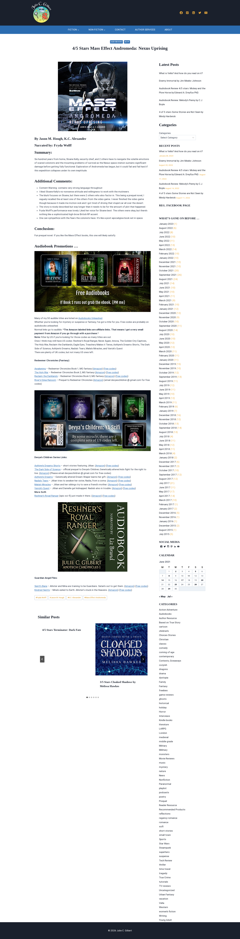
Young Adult (165, 920)
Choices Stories (167, 635)
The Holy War (41, 372)
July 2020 (164, 334)
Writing (163, 915)
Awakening (40, 368)
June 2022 (164, 236)
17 (182, 580)
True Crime (165, 877)
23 (176, 584)
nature (162, 771)
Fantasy (163, 686)
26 (195, 584)
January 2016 (166, 521)
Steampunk (165, 847)
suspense (164, 856)
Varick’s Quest (41, 488)
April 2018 (164, 449)
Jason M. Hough (57, 597)
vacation (163, 898)
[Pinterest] (187, 13)
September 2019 (168, 376)
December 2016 (167, 512)
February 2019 (166, 406)
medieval (163, 737)
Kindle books (165, 720)
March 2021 (165, 300)
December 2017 (167, 461)
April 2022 (164, 245)
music (162, 762)
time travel (164, 869)
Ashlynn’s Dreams (43, 476)
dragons (163, 669)
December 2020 (167, 313)
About (168, 29)
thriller (162, 864)
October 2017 (166, 470)
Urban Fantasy (166, 894)
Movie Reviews (166, 758)
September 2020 (168, 325)
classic (162, 643)
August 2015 (166, 530)
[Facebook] (181, 13)
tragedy (163, 873)
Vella (161, 903)
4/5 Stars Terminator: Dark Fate (61, 629)
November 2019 (167, 368)
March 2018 (165, 453)
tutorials (163, 881)
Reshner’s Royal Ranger (46, 495)
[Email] (206, 13)
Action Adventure (168, 609)
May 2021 (164, 291)
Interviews (164, 716)
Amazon (97, 368)
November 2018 (167, 419)
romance (163, 822)
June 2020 (164, 338)
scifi (127, 42)
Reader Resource (168, 805)
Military (163, 745)
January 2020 (166, 359)
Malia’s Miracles (42, 484)
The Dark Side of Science (47, 469)
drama (162, 673)
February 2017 (166, 504)
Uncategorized (167, 890)
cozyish (163, 665)
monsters (164, 754)
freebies (163, 690)
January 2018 (166, 457)
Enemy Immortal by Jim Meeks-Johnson (180, 80)
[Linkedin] (194, 13)
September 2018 (168, 427)
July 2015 (164, 534)
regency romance (168, 818)
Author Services (145, 29)
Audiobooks (116, 42)
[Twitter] (200, 13)
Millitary (163, 750)
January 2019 (166, 410)
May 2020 (164, 342)
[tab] (87, 697)
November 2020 (167, 317)
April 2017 (164, 496)
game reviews (166, 694)
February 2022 (166, 253)
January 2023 (166, 223)
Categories (165, 133)
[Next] (143, 659)
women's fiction (167, 911)
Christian (163, 639)
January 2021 (166, 308)
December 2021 (167, 262)
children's (164, 631)
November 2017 (167, 466)
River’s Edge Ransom (45, 380)
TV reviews (165, 886)
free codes (110, 368)
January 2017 (166, 508)
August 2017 (166, 478)
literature (164, 724)
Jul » (169, 596)
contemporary (166, 656)
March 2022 (165, 249)
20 (202, 580)
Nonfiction (164, 779)
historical (164, 703)
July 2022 (164, 232)
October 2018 (166, 423)
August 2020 (166, 330)
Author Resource (168, 618)
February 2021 (166, 304)
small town (165, 835)
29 (169, 589)
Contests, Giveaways (170, 660)
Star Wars (164, 843)
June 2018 (164, 440)
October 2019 (166, 372)
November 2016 (167, 517)
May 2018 (164, 445)
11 (189, 576)
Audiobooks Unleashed (90, 318)
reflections (164, 813)
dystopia (163, 677)
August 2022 (166, 228)
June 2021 (164, 287)
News (162, 775)
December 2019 (167, 364)
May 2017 (164, 491)
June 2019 (164, 389)
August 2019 (166, 381)
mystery (163, 767)
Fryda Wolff (41, 597)
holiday (163, 707)
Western (163, 907)
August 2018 (166, 432)
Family (162, 682)
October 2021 (166, 270)
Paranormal (165, 784)
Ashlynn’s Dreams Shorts (47, 465)
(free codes (124, 476)
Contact (120, 29)
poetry (162, 796)
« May (162, 596)
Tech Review (165, 860)
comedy (163, 648)
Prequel (163, 801)
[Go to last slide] (42, 659)
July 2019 (164, 385)
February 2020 (166, 355)
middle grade (166, 741)
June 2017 (164, 487)
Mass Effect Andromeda (95, 597)
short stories (166, 830)
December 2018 (167, 415)
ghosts (163, 699)
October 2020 (166, 321)
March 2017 (165, 500)
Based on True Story (169, 622)
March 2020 (165, 351)
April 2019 (164, 398)
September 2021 (168, 274)
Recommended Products (172, 809)
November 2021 (167, 266)
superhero (164, 852)
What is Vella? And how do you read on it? (181, 73)
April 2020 (164, 347)
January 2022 (166, 257)
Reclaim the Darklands (46, 376)
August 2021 (166, 279)
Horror (162, 711)
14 (162, 580)
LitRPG (162, 728)
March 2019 (165, 402)
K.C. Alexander (74, 597)
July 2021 (164, 283)
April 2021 (164, 296)
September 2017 (168, 474)
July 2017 (164, 483)
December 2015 (167, 525)
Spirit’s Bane (40, 586)
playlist (163, 788)
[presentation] (121, 649)
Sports (162, 839)
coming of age (166, 652)
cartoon (163, 626)
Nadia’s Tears (41, 480)
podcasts (164, 792)
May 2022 (164, 240)
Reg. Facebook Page (174, 205)
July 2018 (164, 436)
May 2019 (164, 394)
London (163, 733)
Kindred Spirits (42, 590)
